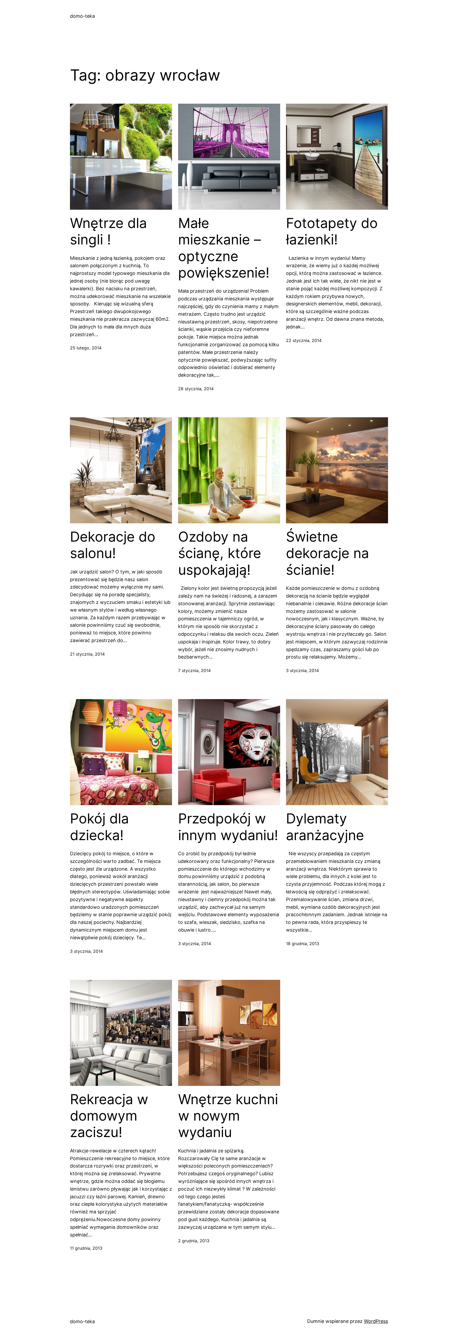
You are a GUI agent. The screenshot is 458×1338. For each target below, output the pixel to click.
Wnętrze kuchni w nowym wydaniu (228, 1116)
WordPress (376, 1321)
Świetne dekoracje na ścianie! (327, 553)
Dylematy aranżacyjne (325, 826)
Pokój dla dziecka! (99, 826)
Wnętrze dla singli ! (108, 231)
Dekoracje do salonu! (112, 545)
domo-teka (82, 16)
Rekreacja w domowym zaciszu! (109, 1116)
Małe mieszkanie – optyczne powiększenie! (223, 248)
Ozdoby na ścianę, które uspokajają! (219, 553)
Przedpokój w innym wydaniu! (228, 826)
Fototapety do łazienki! (332, 231)
